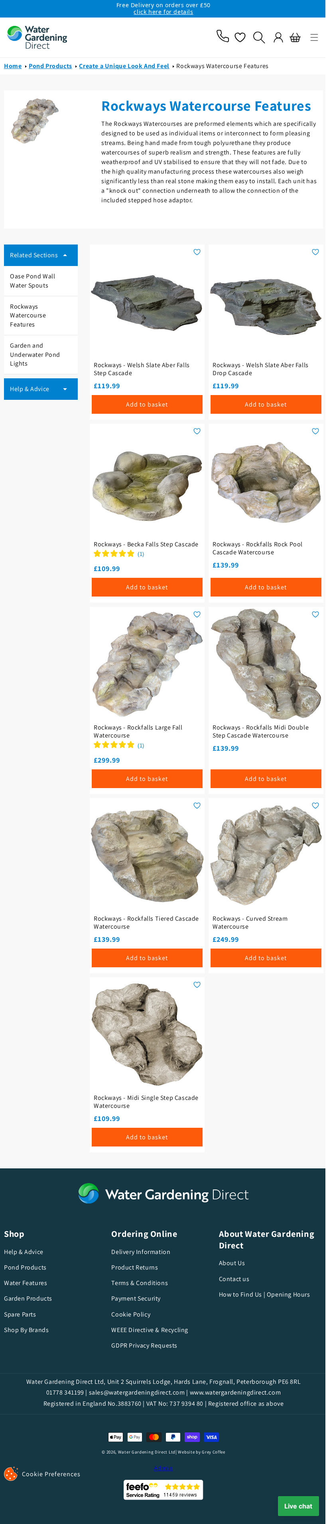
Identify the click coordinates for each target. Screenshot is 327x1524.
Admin (160, 1468)
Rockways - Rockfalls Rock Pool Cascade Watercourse (254, 544)
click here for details (163, 12)
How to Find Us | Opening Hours (260, 1294)
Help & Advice (23, 1252)
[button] (308, 37)
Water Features (25, 1283)
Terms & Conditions (137, 1283)
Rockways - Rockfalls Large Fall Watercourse (136, 733)
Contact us (230, 1279)
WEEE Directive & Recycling (147, 1330)
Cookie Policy (128, 1314)
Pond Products (50, 66)
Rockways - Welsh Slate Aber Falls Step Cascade (140, 367)
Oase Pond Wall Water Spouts (32, 280)
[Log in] (272, 37)
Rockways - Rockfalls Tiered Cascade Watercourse (132, 922)
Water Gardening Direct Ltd (143, 1452)
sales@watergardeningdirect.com (134, 1392)
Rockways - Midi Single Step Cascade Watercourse (131, 1099)
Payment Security (134, 1298)
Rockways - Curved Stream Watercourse (246, 922)
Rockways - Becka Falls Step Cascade (131, 544)
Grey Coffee (211, 1452)
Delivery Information (138, 1252)
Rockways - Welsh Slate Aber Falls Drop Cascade (257, 367)
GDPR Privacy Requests (142, 1345)
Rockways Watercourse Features (222, 66)
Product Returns (132, 1267)
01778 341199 (62, 1392)
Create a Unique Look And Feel (124, 66)
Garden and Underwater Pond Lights (35, 354)
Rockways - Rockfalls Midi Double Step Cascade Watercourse (257, 733)
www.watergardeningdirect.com (232, 1392)
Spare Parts (20, 1314)
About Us (228, 1263)
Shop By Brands (26, 1330)
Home (13, 66)
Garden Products (28, 1298)
